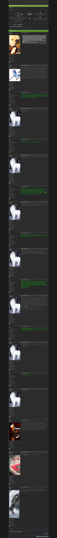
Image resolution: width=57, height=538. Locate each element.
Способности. (30, 14)
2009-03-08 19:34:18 (27, 139)
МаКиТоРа (11, 452)
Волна (10, 487)
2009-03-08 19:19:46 (27, 108)
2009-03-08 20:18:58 (27, 186)
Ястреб (22, 14)
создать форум (45, 533)
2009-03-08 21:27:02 (27, 295)
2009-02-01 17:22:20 (27, 65)
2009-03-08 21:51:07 (27, 342)
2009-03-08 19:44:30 (27, 155)
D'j (9, 93)
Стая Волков (12, 26)
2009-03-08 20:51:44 (27, 248)
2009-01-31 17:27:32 (27, 32)
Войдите (15, 24)
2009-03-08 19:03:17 (27, 92)
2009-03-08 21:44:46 (27, 326)
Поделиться (22, 32)
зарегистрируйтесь (20, 24)
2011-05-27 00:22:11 (27, 487)
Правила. (28, 13)
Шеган (10, 420)
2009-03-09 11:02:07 (27, 373)
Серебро (10, 155)
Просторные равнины (18, 26)
